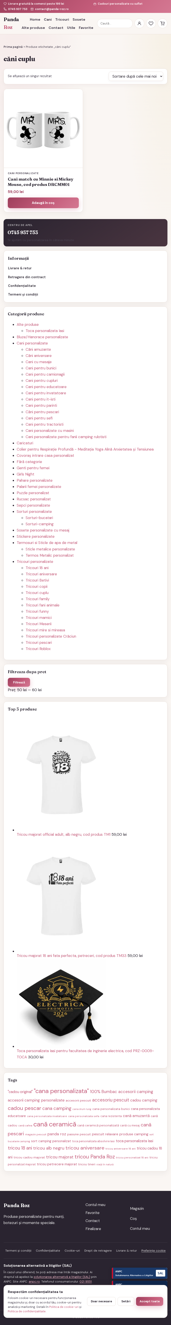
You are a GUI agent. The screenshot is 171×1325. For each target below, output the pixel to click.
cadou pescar (24, 1108)
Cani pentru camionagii (45, 374)
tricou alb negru (48, 1148)
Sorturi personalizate (34, 511)
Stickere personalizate (36, 536)
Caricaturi (25, 443)
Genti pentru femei (33, 467)
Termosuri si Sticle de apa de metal (47, 542)
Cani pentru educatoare (46, 386)
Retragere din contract (27, 277)
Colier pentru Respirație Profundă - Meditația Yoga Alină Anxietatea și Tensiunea (85, 449)
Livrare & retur (20, 268)
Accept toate (150, 1301)
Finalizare (93, 1228)
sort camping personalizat (51, 1141)
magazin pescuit (35, 1134)
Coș (133, 1218)
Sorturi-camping (40, 524)
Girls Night (25, 474)
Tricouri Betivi (37, 580)
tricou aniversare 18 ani (121, 1148)
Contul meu (95, 1204)
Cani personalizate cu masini (50, 430)
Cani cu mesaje (39, 361)
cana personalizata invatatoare (47, 1116)
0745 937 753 (17, 9)
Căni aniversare (39, 355)
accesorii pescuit (78, 1100)
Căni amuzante (38, 349)
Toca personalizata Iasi (45, 330)
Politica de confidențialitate (27, 1311)
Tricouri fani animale (42, 605)
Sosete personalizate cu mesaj (43, 530)
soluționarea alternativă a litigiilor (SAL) (62, 1277)
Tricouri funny (37, 611)
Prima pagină (13, 47)
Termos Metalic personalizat (50, 555)
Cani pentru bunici (41, 368)
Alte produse (33, 27)
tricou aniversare (84, 1148)
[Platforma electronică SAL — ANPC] (139, 1273)
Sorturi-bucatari (39, 517)
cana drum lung (82, 1109)
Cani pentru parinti (41, 405)
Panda (11, 23)
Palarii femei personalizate (39, 486)
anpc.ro (34, 1281)
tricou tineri (86, 1164)
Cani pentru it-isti (40, 399)
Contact (56, 27)
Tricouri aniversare (41, 574)
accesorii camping (135, 1091)
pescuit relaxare (105, 1134)
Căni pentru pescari (42, 411)
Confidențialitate (22, 286)
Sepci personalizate (33, 505)
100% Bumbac (103, 1091)
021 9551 (85, 1281)
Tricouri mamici (39, 617)
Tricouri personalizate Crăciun (51, 636)
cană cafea (25, 1125)
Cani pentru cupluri (42, 380)
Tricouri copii (36, 586)
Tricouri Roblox (38, 648)
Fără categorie (29, 461)
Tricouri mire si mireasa (45, 630)
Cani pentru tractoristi (44, 424)
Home (35, 19)
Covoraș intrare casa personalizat (45, 455)
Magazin (137, 1208)
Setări (125, 1301)
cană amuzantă (136, 1115)
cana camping (56, 1108)
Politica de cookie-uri (64, 1307)
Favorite (86, 27)
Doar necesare (101, 1301)
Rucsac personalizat (34, 499)
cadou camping (143, 1100)
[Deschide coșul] (162, 23)
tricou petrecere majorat (57, 1164)
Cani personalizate (32, 343)
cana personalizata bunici (111, 1109)
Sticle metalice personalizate (50, 549)
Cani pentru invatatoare (46, 393)
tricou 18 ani (20, 1148)
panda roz (56, 1133)
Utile (71, 27)
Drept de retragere (98, 1251)
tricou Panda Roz (95, 1156)
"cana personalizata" (61, 1091)
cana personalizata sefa (83, 1116)
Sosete (79, 19)
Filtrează (19, 682)
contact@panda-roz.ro (52, 9)
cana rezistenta (111, 1116)
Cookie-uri (72, 1251)
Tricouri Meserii (38, 623)
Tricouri (62, 19)
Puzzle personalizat (33, 492)
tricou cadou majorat (29, 1157)
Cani (48, 19)
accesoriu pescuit (110, 1100)
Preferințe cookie (153, 1251)
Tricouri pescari (39, 642)
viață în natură (105, 1164)
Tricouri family (37, 598)
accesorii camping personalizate (36, 1100)
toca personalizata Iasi (134, 1140)
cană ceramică (54, 1124)
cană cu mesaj (130, 1125)
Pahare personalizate (35, 480)
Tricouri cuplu (37, 592)
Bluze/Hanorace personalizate (42, 336)
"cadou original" (20, 1091)
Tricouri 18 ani (37, 567)
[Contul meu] (139, 23)
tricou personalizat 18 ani (132, 1157)
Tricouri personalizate (35, 561)
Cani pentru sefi (39, 418)
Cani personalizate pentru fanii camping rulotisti (66, 436)
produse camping (133, 1134)
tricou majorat (59, 1157)
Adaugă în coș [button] (43, 203)
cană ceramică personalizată (98, 1125)
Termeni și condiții (23, 294)
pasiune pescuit (79, 1134)
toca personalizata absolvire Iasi (93, 1141)
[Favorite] (151, 23)
